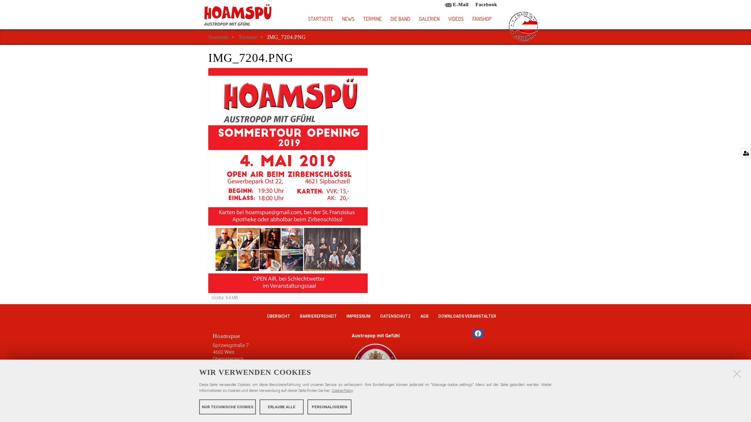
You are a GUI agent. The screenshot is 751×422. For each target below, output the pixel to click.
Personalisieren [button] (329, 406)
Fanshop (481, 19)
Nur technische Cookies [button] (227, 406)
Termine (372, 19)
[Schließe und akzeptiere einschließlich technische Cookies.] (737, 373)
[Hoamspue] (237, 15)
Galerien (429, 19)
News (348, 19)
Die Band (400, 19)
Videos (456, 19)
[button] (410, 19)
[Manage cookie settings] (746, 153)
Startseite (320, 19)
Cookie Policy (342, 390)
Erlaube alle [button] (281, 406)
